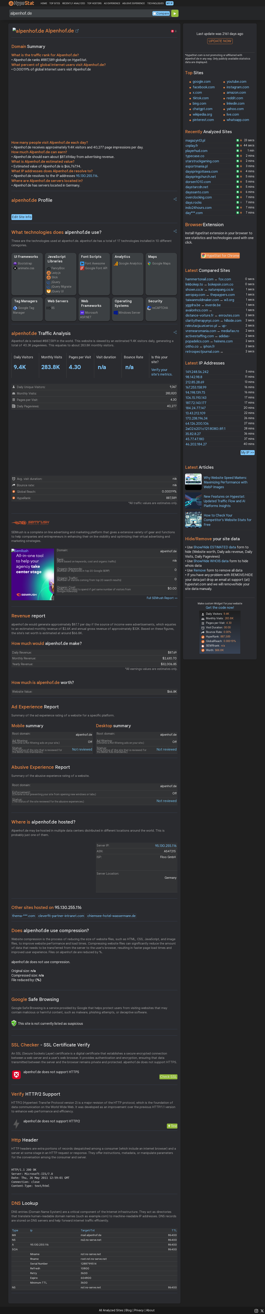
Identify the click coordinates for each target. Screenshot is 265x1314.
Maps (152, 257)
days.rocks (194, 203)
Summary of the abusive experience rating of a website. (50, 776)
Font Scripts (91, 257)
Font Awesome (95, 263)
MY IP (170, 3)
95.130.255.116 (87, 176)
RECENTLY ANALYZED (73, 3)
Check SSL (168, 1076)
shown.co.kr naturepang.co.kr (210, 290)
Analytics (122, 257)
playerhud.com (196, 151)
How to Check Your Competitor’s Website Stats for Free (228, 520)
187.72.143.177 (196, 403)
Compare (163, 13)
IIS (53, 308)
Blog (128, 1310)
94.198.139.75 (195, 393)
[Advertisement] (94, 107)
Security (155, 301)
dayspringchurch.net (201, 177)
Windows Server (129, 312)
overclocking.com (199, 197)
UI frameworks (26, 257)
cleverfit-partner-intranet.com (61, 916)
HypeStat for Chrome (223, 256)
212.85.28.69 (195, 382)
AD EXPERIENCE (112, 3)
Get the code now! (220, 608)
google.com (202, 82)
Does (50, 930)
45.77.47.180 (195, 439)
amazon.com (236, 93)
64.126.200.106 (197, 424)
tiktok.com (201, 98)
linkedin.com (236, 104)
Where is (43, 822)
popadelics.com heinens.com (209, 341)
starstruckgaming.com (202, 161)
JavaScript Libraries (57, 259)
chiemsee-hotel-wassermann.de (111, 916)
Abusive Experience (40, 767)
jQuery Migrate (61, 286)
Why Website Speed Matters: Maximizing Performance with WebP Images (225, 482)
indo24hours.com (199, 208)
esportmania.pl (197, 166)
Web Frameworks (91, 303)
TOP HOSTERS (94, 3)
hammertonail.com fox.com (208, 279)
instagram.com (238, 87)
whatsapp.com (238, 120)
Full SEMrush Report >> (162, 598)
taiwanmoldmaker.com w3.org (210, 300)
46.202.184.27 (196, 444)
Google (35, 999)
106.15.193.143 (196, 398)
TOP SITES (54, 3)
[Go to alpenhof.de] (77, 31)
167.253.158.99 (196, 387)
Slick (55, 277)
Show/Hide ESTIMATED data (215, 547)
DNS (24, 1203)
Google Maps (161, 263)
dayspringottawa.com (202, 172)
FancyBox (58, 268)
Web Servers (58, 301)
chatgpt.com (202, 109)
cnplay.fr (192, 146)
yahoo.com (235, 109)
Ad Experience (35, 707)
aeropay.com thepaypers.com (210, 295)
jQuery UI (58, 291)
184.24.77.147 (196, 408)
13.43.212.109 (195, 413)
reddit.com (235, 98)
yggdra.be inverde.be (203, 305)
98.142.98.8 (194, 377)
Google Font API (96, 268)
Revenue (28, 616)
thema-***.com (23, 916)
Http (24, 1140)
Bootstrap (25, 263)
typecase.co (195, 156)
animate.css (26, 268)
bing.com (199, 104)
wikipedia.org (202, 114)
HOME (44, 3)
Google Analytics (130, 263)
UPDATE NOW (220, 41)
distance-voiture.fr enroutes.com (213, 315)
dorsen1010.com (198, 182)
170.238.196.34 (197, 418)
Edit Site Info (21, 217)
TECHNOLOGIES (155, 3)
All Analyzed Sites (111, 1310)
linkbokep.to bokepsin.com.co (209, 284)
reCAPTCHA (160, 308)
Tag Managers (25, 301)
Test (174, 1126)
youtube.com (236, 82)
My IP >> (247, 452)
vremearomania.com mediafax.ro (212, 331)
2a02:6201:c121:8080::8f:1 (205, 429)
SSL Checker (50, 1045)
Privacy (139, 1310)
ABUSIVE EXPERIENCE (133, 3)
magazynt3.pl (195, 141)
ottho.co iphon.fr (200, 346)
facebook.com (204, 87)
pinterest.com (203, 120)
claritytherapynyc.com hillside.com (213, 321)
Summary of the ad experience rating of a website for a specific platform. (62, 715)
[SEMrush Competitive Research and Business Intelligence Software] (30, 523)
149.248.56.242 (197, 372)
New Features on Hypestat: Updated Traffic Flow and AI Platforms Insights (224, 501)
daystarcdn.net (197, 187)
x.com (197, 93)
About (150, 1310)
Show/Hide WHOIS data (211, 561)
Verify (35, 1094)
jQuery (56, 282)
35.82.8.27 (193, 434)
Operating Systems (123, 303)
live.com (233, 114)
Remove (200, 570)
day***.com (194, 213)
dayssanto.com (197, 192)
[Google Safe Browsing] (13, 1023)
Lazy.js (56, 273)
